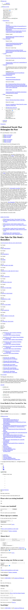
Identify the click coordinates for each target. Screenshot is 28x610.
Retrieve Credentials (17, 600)
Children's (20, 32)
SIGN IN (8, 3)
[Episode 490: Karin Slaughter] (9, 361)
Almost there (3, 522)
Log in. (12, 524)
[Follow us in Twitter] (3, 467)
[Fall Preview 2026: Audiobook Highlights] (12, 341)
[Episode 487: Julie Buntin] (9, 371)
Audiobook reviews (7, 12)
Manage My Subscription (18, 432)
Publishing (14, 79)
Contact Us (5, 454)
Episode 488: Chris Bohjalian (13, 369)
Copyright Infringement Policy (9, 449)
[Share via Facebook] (7, 135)
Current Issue (8, 72)
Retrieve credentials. (13, 531)
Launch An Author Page (11, 105)
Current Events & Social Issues (12, 30)
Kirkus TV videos (15, 426)
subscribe (2, 384)
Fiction (12, 26)
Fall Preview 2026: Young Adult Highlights (12, 348)
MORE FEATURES (5, 217)
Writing (7, 79)
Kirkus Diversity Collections (9, 439)
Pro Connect (6, 17)
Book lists (12, 36)
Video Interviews (6, 14)
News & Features (7, 13)
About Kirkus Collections (19, 99)
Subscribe (13, 73)
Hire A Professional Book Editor (12, 84)
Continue (14, 509)
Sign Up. (14, 602)
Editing (10, 79)
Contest (11, 443)
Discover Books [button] (6, 418)
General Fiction (9, 43)
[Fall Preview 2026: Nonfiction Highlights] (12, 332)
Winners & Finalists (10, 58)
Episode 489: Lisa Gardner (12, 365)
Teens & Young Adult (13, 32)
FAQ (14, 443)
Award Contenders (19, 62)
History (10, 29)
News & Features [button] (6, 38)
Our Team (8, 443)
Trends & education (10, 91)
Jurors (24, 58)
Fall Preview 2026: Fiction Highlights (11, 353)
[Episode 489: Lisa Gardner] (9, 364)
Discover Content (9, 104)
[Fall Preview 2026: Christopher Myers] (11, 232)
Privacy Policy (6, 446)
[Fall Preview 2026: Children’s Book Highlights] (13, 337)
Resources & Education (10, 77)
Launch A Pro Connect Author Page (16, 87)
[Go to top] (4, 472)
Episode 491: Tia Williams (12, 358)
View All (7, 25)
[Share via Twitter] (7, 136)
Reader (4, 542)
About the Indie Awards (11, 62)
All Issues (19, 72)
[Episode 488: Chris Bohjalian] (9, 367)
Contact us (5, 445)
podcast (5, 358)
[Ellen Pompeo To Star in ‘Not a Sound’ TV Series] (14, 219)
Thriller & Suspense (18, 26)
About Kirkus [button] (6, 442)
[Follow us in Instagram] (3, 468)
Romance (12, 27)
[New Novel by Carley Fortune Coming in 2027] (13, 223)
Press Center (18, 443)
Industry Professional (7, 545)
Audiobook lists (17, 36)
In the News (14, 51)
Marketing (18, 79)
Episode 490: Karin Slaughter (13, 362)
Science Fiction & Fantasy (11, 28)
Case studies (16, 91)
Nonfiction (19, 28)
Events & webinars (14, 93)
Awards (15, 50)
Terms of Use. (22, 547)
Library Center (9, 89)
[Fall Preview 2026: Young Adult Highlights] (12, 346)
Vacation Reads (11, 37)
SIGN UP (23, 413)
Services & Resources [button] (7, 75)
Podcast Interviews (7, 15)
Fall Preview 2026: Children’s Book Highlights (13, 339)
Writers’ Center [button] (6, 433)
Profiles (7, 50)
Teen (18, 43)
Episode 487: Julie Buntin (12, 372)
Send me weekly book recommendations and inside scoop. (13, 549)
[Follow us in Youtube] (3, 469)
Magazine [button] (5, 64)
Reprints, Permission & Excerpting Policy (8, 451)
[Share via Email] (7, 137)
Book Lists (9, 425)
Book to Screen (9, 51)
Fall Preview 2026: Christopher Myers (14, 234)
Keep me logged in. (5, 550)
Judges (11, 63)
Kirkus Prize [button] (5, 427)
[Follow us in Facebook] (3, 466)
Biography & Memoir (15, 422)
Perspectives (11, 50)
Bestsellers (8, 36)
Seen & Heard (20, 50)
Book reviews (6, 10)
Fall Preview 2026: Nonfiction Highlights (11, 335)
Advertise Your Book (19, 86)
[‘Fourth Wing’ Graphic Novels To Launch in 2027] (14, 228)
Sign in (2, 547)
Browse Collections (10, 99)
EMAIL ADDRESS (5, 413)
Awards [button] (4, 53)
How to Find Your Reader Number (17, 593)
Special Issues (14, 72)
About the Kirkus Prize (18, 58)
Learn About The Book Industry (15, 437)
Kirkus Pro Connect (19, 439)
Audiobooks (8, 26)
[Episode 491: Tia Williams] (9, 357)
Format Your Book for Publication (17, 85)
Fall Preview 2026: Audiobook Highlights (11, 344)
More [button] (4, 94)
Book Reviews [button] (6, 20)
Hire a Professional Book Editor (9, 434)
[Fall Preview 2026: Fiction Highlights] (11, 350)
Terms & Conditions (7, 447)
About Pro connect (23, 104)
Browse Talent (16, 104)
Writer (4, 544)
